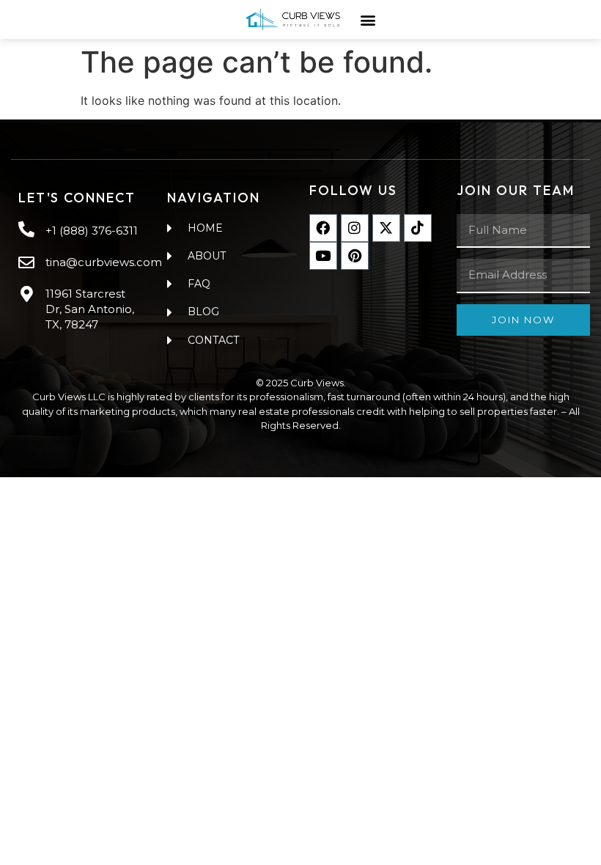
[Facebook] (323, 228)
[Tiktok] (418, 228)
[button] (367, 19)
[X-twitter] (386, 228)
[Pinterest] (355, 256)
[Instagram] (355, 228)
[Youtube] (323, 256)
